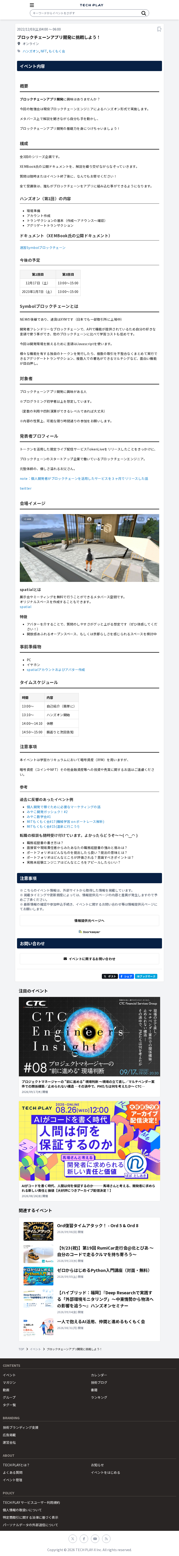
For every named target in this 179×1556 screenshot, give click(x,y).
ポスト (112, 976)
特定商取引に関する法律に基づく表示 (30, 1517)
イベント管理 (12, 1479)
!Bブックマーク (146, 976)
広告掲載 (9, 1434)
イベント (35, 1349)
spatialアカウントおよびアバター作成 (56, 669)
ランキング (99, 1397)
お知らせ (97, 1465)
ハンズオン (31, 51)
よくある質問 (12, 1472)
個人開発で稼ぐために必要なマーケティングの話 (63, 806)
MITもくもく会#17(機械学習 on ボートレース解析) (65, 821)
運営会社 (9, 1442)
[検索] (143, 13)
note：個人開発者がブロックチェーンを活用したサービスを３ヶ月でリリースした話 (84, 478)
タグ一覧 (9, 1404)
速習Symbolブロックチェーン (43, 247)
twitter (25, 488)
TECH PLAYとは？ (16, 1465)
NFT (44, 51)
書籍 (94, 1390)
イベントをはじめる (105, 1472)
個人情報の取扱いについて (22, 1510)
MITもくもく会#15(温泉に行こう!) (53, 826)
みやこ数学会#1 (39, 816)
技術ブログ (99, 1382)
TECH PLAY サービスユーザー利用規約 (31, 1502)
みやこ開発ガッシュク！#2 (47, 811)
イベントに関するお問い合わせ (92, 958)
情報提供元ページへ (89, 920)
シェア (128, 976)
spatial (25, 606)
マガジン (9, 1382)
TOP (21, 1349)
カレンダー (99, 1375)
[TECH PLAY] (91, 5)
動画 (6, 1390)
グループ (9, 1397)
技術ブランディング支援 (20, 1427)
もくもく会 (57, 51)
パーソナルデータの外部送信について (30, 1524)
